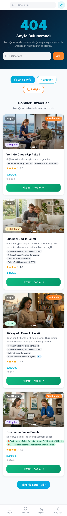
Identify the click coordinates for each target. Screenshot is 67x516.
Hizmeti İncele (32, 187)
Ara (58, 55)
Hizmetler (47, 79)
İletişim (35, 89)
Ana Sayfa (24, 79)
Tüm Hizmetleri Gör (33, 484)
